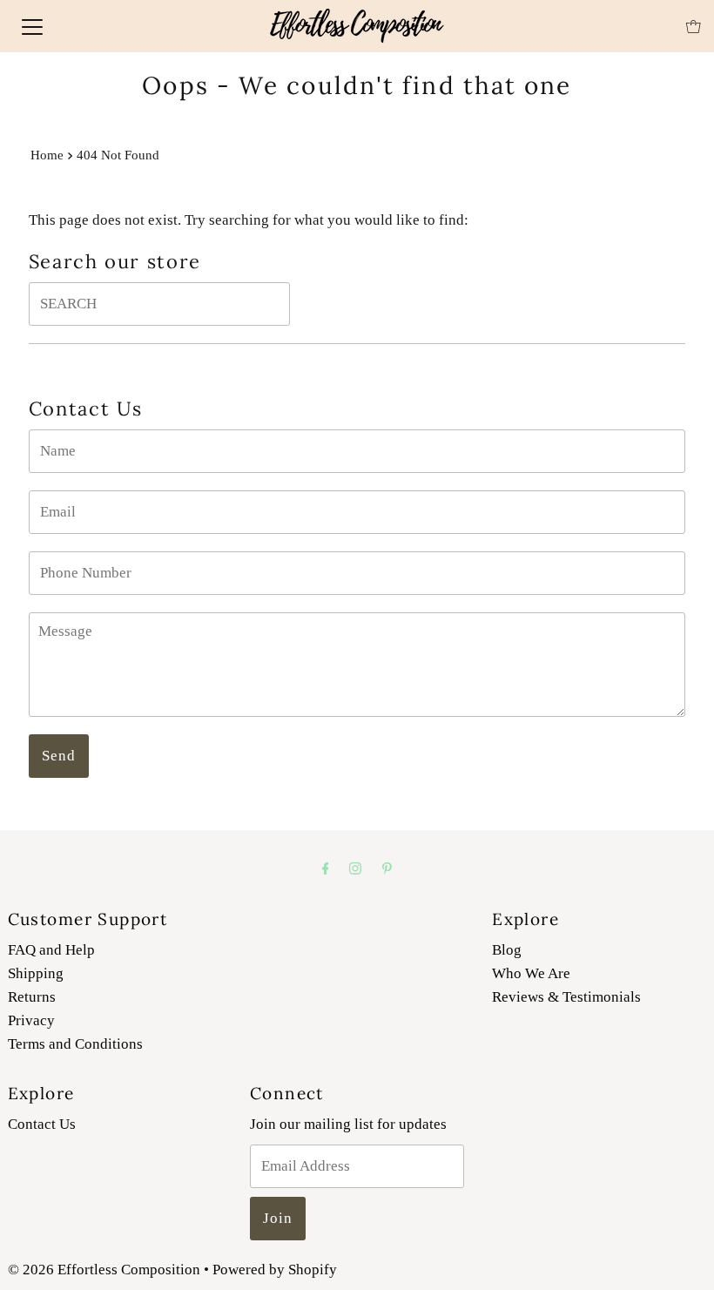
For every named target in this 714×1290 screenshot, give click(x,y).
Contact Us (42, 1124)
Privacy (31, 1020)
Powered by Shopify (274, 1269)
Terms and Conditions (75, 1044)
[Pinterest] (387, 868)
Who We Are (531, 973)
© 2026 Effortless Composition (104, 1269)
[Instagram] (355, 868)
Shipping (36, 973)
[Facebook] (325, 868)
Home (47, 154)
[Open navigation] (32, 26)
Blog (507, 950)
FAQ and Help (51, 950)
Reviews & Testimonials (566, 997)
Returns (32, 997)
